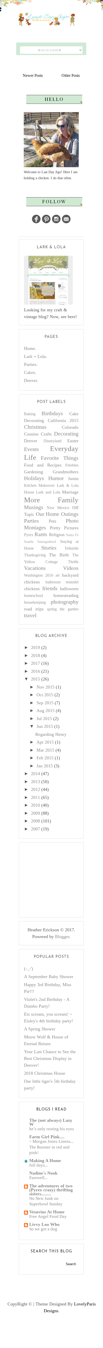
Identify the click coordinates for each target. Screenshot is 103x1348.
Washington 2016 (38, 575)
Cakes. (30, 372)
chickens (32, 588)
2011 (35, 797)
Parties (31, 521)
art (58, 575)
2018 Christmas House (44, 1073)
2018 (35, 655)
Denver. (31, 380)
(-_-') (28, 968)
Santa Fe (72, 535)
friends (50, 588)
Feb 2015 (45, 757)
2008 (35, 820)
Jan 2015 (44, 765)
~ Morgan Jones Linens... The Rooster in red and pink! (51, 1147)
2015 (35, 679)
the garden (69, 609)
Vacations (35, 568)
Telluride (71, 548)
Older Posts (71, 75)
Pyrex (28, 535)
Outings (69, 514)
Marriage (70, 492)
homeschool (33, 595)
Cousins (31, 433)
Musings (33, 507)
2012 (35, 789)
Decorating (66, 434)
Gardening (33, 471)
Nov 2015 (45, 687)
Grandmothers (65, 471)
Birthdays (52, 413)
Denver (30, 440)
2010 (35, 805)
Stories (48, 548)
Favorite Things (59, 458)
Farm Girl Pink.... (46, 1136)
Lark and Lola (48, 492)
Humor (56, 478)
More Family (51, 500)
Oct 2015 (44, 694)
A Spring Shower (39, 1028)
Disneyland (53, 441)
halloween (69, 588)
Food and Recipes (43, 465)
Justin (73, 478)
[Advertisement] (61, 879)
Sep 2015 (45, 702)
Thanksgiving (35, 555)
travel (30, 615)
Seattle (29, 542)
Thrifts (73, 562)
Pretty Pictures (64, 527)
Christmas (35, 427)
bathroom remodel (62, 582)
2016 (35, 671)
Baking (30, 414)
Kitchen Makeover (39, 485)
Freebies (71, 465)
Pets (52, 521)
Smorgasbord (46, 542)
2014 (35, 773)
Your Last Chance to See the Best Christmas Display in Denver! (50, 1058)
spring (52, 609)
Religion (56, 534)
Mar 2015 (45, 750)
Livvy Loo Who (44, 1224)
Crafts (46, 433)
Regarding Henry (50, 734)
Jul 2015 (44, 718)
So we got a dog (43, 1229)
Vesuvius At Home (46, 1211)
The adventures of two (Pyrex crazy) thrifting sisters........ (51, 1189)
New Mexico (58, 508)
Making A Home (45, 1160)
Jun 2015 (44, 726)
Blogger (62, 936)
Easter (72, 440)
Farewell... (38, 1177)
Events (31, 449)
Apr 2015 (45, 742)
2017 (35, 663)
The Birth (59, 554)
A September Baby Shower (48, 976)
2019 (35, 647)
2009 (35, 813)
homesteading (66, 595)
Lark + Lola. (35, 356)
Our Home (48, 514)
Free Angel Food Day (48, 1216)
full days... (38, 1165)
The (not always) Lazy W (50, 1122)
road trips (34, 608)
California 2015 (63, 420)
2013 (35, 781)
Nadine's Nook (43, 1173)
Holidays (34, 478)
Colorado (70, 427)
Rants (40, 534)
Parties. (31, 364)
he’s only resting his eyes (51, 1129)
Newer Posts (33, 75)
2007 (35, 828)
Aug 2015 (45, 710)
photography (64, 602)
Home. (30, 348)
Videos (70, 568)
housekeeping (35, 602)
